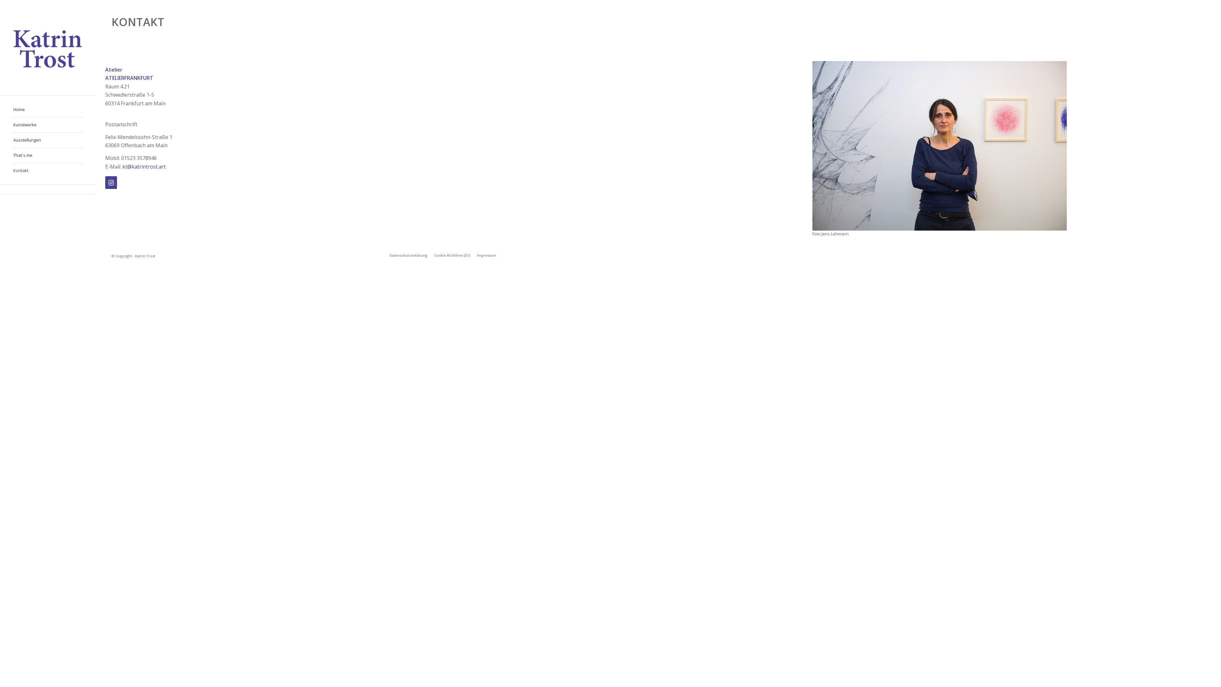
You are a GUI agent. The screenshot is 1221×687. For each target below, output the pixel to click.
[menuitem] (47, 109)
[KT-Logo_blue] (48, 48)
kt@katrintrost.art (144, 166)
